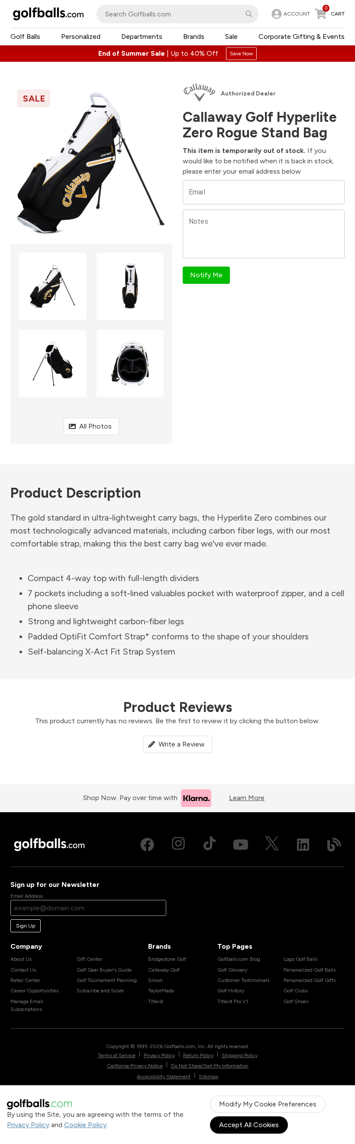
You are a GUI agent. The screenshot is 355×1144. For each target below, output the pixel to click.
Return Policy (198, 1055)
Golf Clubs (296, 991)
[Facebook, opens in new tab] (147, 844)
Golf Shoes (296, 1001)
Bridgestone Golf (167, 959)
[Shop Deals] (177, 53)
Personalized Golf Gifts (310, 980)
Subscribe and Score (100, 991)
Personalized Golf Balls (310, 970)
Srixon (155, 980)
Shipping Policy (240, 1055)
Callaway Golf (164, 970)
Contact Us (23, 970)
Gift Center (89, 959)
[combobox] (177, 14)
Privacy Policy (28, 1125)
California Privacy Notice (135, 1066)
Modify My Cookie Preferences (267, 1104)
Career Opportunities (34, 991)
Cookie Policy (85, 1125)
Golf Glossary (232, 970)
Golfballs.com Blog (238, 959)
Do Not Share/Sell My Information (209, 1066)
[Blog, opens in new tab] (334, 844)
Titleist (155, 1001)
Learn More (247, 798)
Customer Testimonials (243, 980)
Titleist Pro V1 (232, 1001)
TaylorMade (161, 991)
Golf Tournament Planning (107, 980)
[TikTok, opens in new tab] (209, 844)
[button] (249, 14)
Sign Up (25, 926)
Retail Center (25, 980)
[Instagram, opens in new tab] (178, 844)
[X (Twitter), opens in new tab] (271, 844)
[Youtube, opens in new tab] (240, 844)
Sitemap (208, 1077)
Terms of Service (117, 1055)
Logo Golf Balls (300, 959)
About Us (21, 959)
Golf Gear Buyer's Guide (104, 970)
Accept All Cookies (249, 1125)
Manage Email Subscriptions (26, 1005)
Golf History (230, 991)
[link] (290, 14)
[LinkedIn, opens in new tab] (303, 844)
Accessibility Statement (163, 1077)
